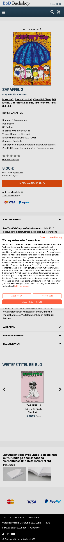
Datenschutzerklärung (51, 237)
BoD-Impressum (21, 286)
